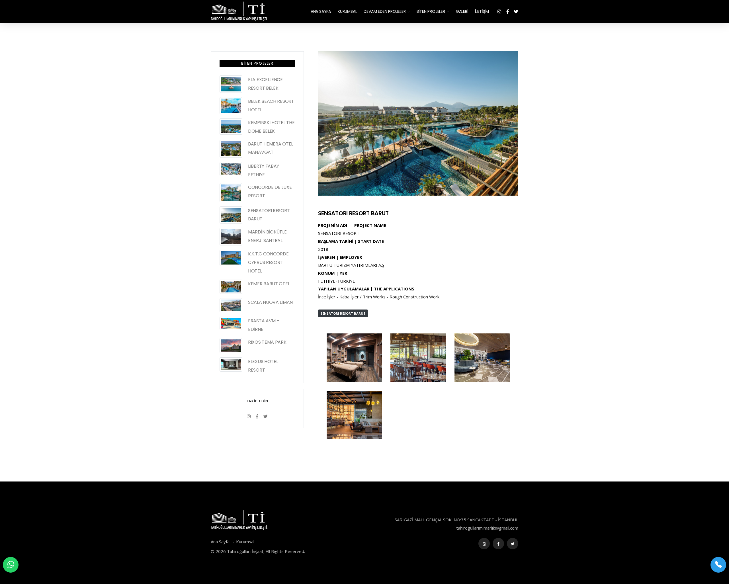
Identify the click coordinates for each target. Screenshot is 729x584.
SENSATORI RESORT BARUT (353, 213)
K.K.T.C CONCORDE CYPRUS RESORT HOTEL (268, 262)
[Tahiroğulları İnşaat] (354, 357)
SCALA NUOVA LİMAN (270, 302)
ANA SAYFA (321, 11)
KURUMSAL (347, 11)
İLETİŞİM (482, 11)
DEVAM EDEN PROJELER (385, 11)
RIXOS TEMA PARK (267, 342)
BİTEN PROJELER (431, 11)
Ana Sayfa (221, 541)
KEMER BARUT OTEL (269, 283)
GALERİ (462, 11)
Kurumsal (245, 541)
